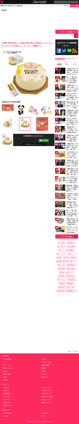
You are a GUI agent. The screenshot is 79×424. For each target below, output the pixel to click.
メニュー (2, 2)
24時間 (59, 63)
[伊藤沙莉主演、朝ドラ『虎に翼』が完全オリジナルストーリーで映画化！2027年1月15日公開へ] (60, 104)
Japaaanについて (47, 390)
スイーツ (73, 254)
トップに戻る (74, 351)
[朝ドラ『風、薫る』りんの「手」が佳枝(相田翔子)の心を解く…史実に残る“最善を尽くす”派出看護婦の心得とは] (60, 212)
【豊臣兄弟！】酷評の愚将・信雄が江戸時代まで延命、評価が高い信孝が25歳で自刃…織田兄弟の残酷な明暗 (72, 115)
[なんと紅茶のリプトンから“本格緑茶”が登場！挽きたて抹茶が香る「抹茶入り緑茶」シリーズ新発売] (60, 179)
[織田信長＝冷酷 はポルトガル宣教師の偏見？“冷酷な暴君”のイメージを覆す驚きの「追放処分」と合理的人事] (60, 187)
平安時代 (72, 247)
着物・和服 (45, 365)
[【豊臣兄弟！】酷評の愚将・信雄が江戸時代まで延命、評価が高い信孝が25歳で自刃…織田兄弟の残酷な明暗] (60, 112)
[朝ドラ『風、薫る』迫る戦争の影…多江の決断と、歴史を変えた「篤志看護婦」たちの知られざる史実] (60, 79)
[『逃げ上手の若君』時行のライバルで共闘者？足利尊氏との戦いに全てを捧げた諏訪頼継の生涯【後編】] (60, 121)
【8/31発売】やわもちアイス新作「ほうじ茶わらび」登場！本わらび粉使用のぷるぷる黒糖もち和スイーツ (72, 157)
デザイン (70, 272)
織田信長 (72, 265)
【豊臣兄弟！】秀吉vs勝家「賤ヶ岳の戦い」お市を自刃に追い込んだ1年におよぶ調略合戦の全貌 (72, 73)
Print (4, 10)
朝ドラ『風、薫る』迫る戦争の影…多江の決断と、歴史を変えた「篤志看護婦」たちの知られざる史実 (72, 82)
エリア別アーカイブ (9, 399)
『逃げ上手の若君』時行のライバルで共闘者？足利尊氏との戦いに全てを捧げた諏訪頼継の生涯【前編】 (72, 98)
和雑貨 (44, 368)
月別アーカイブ (46, 399)
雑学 (60, 258)
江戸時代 (63, 243)
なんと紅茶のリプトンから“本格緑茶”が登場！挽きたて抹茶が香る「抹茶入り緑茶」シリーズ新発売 (72, 181)
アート (5, 362)
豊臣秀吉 (72, 280)
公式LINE (69, 50)
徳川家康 (72, 269)
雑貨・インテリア (8, 368)
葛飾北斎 (61, 291)
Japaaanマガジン (47, 387)
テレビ (75, 261)
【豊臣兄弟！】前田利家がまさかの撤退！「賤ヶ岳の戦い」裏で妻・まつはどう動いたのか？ (72, 148)
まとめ (44, 359)
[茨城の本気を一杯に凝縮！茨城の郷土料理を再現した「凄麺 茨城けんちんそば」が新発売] (60, 221)
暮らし (5, 377)
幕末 (74, 258)
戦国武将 (71, 250)
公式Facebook (59, 50)
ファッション (7, 365)
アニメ (63, 250)
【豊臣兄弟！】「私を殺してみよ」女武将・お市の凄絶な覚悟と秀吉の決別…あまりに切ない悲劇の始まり (72, 132)
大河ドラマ (63, 247)
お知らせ (6, 390)
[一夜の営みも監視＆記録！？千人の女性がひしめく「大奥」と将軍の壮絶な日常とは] (60, 196)
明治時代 (63, 269)
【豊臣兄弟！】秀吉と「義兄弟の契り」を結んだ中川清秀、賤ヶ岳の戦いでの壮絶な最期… (72, 173)
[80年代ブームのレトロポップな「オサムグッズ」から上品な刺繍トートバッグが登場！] (60, 229)
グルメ (5, 371)
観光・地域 (6, 374)
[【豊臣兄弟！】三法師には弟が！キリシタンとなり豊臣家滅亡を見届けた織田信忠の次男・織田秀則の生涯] (60, 87)
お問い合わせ (46, 393)
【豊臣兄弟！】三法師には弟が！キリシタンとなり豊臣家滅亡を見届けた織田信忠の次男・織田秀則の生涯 (72, 90)
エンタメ (44, 374)
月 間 (74, 63)
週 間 (66, 63)
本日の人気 (6, 402)
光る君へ (72, 287)
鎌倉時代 (71, 283)
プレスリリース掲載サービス (68, 32)
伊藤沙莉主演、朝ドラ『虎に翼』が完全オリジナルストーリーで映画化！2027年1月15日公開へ (72, 106)
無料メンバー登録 (47, 396)
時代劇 (67, 261)
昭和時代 (63, 287)
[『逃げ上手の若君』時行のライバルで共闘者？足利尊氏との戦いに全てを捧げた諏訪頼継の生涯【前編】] (60, 96)
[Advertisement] (16, 26)
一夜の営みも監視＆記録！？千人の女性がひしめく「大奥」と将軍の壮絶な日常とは (72, 197)
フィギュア (63, 280)
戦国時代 (72, 243)
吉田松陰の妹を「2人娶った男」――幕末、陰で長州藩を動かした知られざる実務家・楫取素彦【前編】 (72, 206)
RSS (74, 50)
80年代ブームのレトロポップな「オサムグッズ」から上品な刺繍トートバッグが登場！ (72, 230)
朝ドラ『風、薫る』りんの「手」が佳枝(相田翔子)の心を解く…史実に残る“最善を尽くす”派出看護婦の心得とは (72, 215)
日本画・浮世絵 (46, 362)
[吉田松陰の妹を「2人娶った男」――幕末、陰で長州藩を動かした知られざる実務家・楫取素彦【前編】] (60, 204)
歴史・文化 (45, 377)
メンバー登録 (74, 6)
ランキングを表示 (66, 236)
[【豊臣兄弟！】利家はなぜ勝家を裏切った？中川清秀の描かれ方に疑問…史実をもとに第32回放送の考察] (60, 162)
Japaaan (39, 2)
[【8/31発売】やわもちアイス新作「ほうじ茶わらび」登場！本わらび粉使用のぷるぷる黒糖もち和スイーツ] (60, 154)
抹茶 (63, 272)
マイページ (6, 396)
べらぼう (63, 265)
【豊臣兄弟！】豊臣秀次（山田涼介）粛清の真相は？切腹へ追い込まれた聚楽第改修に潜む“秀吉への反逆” (72, 140)
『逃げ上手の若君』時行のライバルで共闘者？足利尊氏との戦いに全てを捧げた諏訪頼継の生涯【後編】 (72, 123)
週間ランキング (46, 402)
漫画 (59, 261)
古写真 (5, 380)
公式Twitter (64, 50)
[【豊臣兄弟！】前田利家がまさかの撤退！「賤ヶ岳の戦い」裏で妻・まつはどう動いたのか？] (60, 146)
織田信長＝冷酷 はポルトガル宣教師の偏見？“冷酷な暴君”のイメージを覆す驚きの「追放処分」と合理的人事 (72, 190)
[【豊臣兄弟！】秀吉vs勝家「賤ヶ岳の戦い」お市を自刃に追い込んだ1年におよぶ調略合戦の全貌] (60, 71)
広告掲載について (8, 393)
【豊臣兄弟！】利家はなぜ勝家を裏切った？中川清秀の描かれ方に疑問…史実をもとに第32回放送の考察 (72, 164)
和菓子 (44, 371)
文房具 (62, 276)
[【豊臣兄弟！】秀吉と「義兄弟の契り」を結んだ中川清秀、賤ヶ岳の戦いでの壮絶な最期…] (60, 171)
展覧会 (63, 283)
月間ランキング (8, 405)
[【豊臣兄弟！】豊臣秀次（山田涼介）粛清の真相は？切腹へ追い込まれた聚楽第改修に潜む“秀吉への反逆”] (60, 137)
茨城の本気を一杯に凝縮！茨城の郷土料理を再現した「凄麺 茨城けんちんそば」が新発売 (72, 222)
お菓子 (67, 258)
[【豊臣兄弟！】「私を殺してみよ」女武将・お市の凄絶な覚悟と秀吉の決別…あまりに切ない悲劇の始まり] (60, 129)
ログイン (66, 6)
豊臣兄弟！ (71, 276)
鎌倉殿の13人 (72, 291)
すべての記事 (7, 359)
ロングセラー (63, 254)
